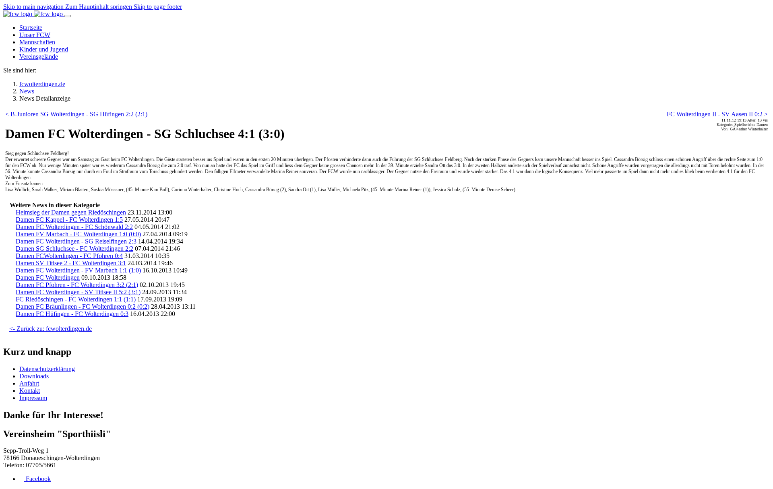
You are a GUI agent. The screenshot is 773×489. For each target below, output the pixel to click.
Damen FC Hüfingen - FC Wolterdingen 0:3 (72, 313)
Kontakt (29, 390)
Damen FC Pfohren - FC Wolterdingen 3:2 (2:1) (77, 284)
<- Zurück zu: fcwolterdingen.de (50, 328)
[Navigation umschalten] (67, 16)
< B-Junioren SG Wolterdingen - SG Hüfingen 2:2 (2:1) (76, 114)
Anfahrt (29, 383)
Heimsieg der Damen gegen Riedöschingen (71, 212)
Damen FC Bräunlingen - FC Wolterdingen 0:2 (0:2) (82, 306)
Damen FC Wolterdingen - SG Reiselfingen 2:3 (76, 241)
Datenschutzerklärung (47, 368)
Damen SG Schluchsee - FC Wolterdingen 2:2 (74, 248)
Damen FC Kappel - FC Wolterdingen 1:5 (69, 219)
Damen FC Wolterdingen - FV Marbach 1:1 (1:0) (78, 270)
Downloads (34, 376)
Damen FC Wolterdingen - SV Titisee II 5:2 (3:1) (78, 292)
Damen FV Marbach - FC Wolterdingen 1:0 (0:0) (78, 234)
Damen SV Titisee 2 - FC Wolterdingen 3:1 (71, 263)
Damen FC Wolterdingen (48, 277)
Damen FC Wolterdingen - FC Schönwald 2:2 (74, 226)
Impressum (33, 397)
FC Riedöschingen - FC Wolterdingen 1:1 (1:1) (76, 299)
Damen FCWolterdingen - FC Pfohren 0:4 (69, 255)
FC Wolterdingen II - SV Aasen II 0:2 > (717, 114)
